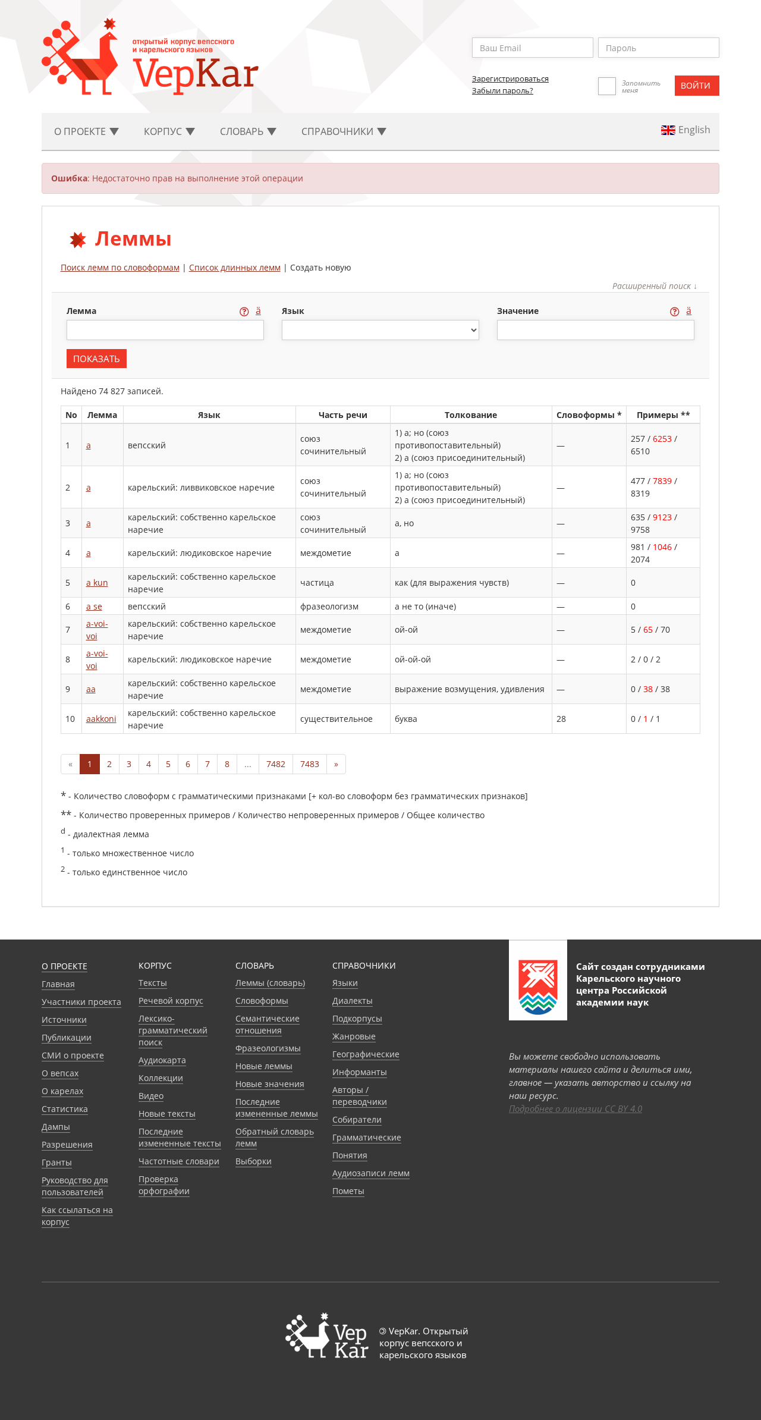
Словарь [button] (243, 131)
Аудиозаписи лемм (371, 1173)
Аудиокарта (162, 1060)
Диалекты (352, 1000)
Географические (366, 1054)
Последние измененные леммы (276, 1107)
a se (94, 606)
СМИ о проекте (73, 1055)
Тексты (153, 982)
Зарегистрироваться (510, 78)
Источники (64, 1019)
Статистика (65, 1108)
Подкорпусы (357, 1018)
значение (519, 310)
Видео (151, 1095)
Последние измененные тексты (180, 1137)
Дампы (56, 1126)
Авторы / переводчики (359, 1095)
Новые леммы (264, 1066)
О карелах (62, 1091)
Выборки (253, 1161)
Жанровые (354, 1036)
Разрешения (67, 1144)
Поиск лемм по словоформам (120, 267)
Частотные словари (179, 1161)
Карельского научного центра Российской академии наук (628, 990)
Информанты (359, 1071)
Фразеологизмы (268, 1048)
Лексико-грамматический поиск (173, 1030)
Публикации (67, 1037)
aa (91, 689)
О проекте (64, 966)
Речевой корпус (171, 1000)
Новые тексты (167, 1113)
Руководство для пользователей (75, 1186)
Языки (345, 982)
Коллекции (161, 1077)
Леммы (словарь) (270, 982)
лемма (83, 310)
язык (293, 310)
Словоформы (261, 1000)
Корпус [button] (164, 131)
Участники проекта (81, 1001)
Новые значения (269, 1083)
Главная (58, 983)
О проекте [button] (81, 131)
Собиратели (357, 1119)
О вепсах (60, 1073)
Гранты (57, 1162)
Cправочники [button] (338, 131)
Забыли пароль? (502, 90)
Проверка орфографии (164, 1184)
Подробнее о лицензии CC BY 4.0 (575, 1108)
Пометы (348, 1190)
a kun (97, 582)
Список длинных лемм (235, 267)
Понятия (349, 1155)
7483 (309, 763)
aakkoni (101, 718)
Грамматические (366, 1137)
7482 (275, 763)
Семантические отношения (267, 1024)
